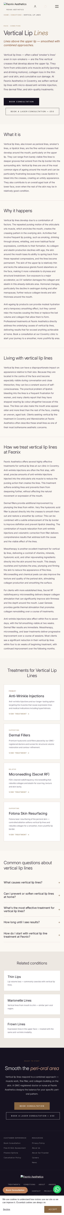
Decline (6, 1209)
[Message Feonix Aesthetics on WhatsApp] (57, 1189)
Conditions (16, 15)
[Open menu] (56, 6)
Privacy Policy (38, 1143)
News (34, 1162)
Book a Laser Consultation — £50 (32, 111)
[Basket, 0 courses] (45, 6)
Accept (53, 1209)
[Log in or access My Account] (35, 6)
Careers (35, 1158)
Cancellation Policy (12, 1158)
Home (6, 15)
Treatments (14, 1184)
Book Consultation (21, 102)
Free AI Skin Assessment (15, 1148)
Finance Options (11, 1153)
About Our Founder (40, 1153)
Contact (36, 1191)
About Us (36, 1148)
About (42, 1184)
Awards (52, 1184)
